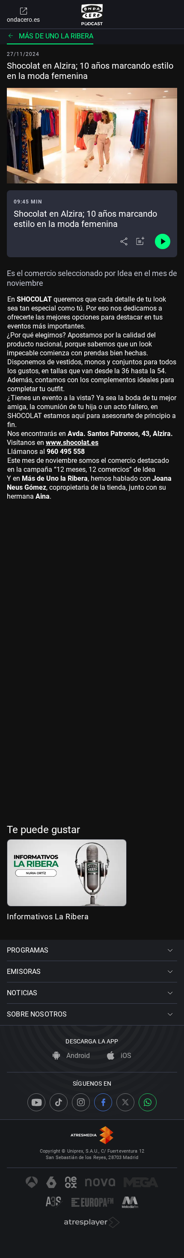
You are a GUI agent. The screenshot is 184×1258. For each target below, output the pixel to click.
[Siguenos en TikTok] (59, 1102)
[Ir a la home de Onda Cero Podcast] (92, 14)
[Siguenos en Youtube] (36, 1102)
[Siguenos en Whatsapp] (148, 1102)
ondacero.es (23, 19)
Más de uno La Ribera (56, 36)
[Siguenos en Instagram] (81, 1102)
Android (77, 1056)
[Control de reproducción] (162, 241)
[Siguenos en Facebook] (103, 1102)
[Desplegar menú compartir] (124, 241)
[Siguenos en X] (125, 1102)
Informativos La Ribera (48, 916)
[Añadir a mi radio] (140, 241)
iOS (125, 1056)
